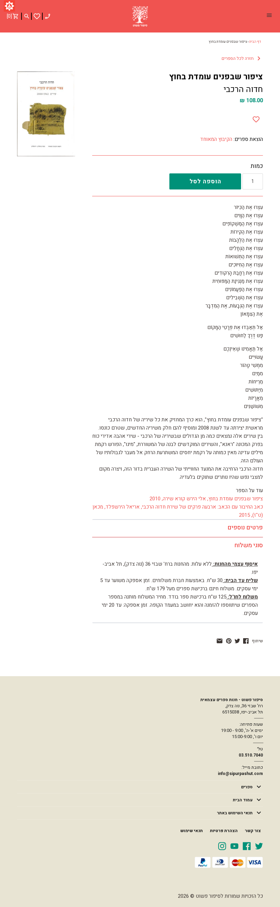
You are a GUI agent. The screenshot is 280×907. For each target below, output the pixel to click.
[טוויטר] (237, 641)
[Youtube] (234, 846)
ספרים (247, 787)
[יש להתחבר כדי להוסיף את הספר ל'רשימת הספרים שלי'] (36, 16)
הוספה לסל (205, 181)
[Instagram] (222, 846)
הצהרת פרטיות (224, 831)
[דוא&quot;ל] (219, 641)
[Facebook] (247, 846)
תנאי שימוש (191, 831)
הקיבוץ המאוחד (216, 139)
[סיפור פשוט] (140, 16)
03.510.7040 (251, 755)
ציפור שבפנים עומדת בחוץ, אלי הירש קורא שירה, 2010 (206, 498)
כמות (257, 166)
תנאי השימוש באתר (235, 813)
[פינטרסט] (229, 641)
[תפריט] (269, 16)
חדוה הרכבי (243, 89)
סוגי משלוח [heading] (248, 545)
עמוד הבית (243, 800)
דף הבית (255, 41)
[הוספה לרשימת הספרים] (256, 118)
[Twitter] (259, 846)
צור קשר (253, 831)
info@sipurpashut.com (240, 774)
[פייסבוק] (246, 641)
